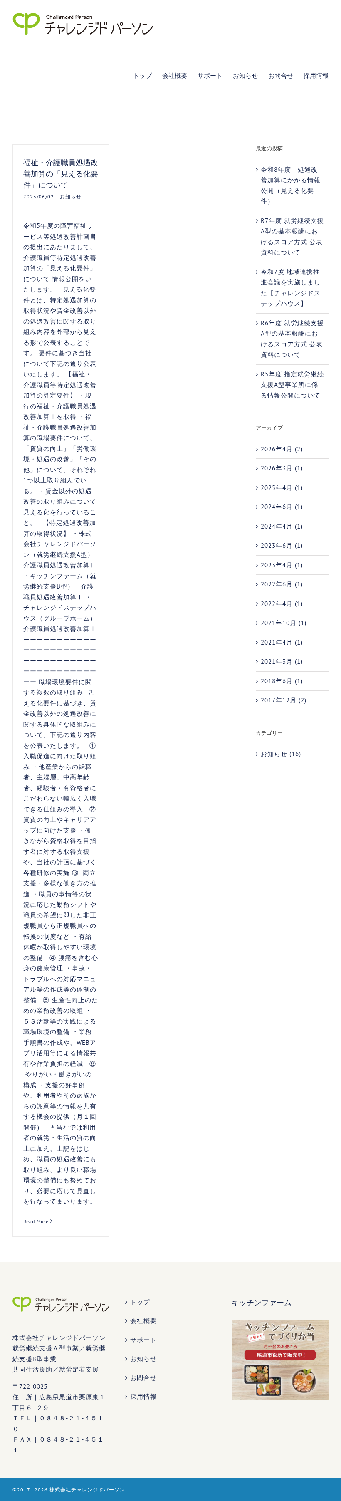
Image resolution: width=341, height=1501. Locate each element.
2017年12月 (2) (283, 700)
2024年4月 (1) (282, 526)
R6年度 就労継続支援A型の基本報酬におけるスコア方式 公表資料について (292, 339)
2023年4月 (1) (282, 565)
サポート (143, 1340)
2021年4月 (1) (282, 642)
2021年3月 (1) (282, 661)
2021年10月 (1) (283, 623)
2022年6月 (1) (282, 584)
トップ (140, 1302)
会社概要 (143, 1321)
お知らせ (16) (281, 754)
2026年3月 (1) (282, 468)
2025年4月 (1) (282, 488)
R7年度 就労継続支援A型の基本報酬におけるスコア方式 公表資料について (292, 237)
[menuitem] (147, 75)
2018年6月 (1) (282, 681)
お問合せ (143, 1378)
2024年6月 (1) (282, 507)
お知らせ (71, 196)
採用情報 (143, 1396)
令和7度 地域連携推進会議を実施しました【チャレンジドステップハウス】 (291, 288)
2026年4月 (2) (282, 449)
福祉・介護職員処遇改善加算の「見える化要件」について (60, 174)
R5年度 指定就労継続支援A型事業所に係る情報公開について (292, 384)
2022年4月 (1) (282, 604)
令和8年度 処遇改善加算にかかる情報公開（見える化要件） (291, 185)
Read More (36, 1221)
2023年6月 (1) (282, 545)
